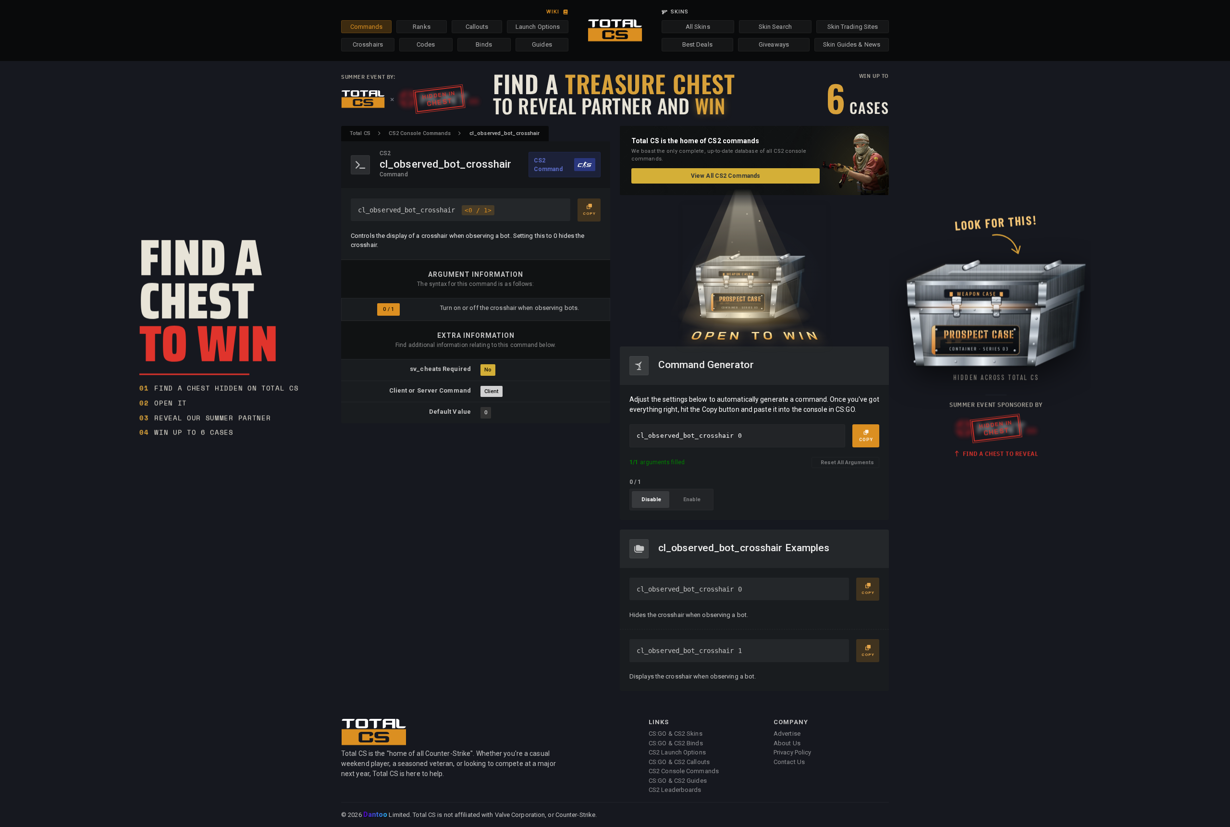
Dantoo (376, 815)
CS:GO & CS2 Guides (678, 780)
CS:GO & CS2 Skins (675, 733)
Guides (542, 44)
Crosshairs (368, 44)
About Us (787, 743)
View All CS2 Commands (725, 176)
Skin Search (775, 26)
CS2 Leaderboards (675, 789)
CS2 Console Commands (420, 133)
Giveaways (774, 44)
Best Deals (697, 44)
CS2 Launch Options (677, 752)
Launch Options (538, 26)
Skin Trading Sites (852, 26)
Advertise (787, 733)
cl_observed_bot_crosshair (425, 210)
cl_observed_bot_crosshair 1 (689, 650)
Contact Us (789, 761)
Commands (366, 26)
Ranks (421, 26)
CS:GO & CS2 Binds (676, 743)
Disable (651, 499)
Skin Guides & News (851, 44)
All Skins (698, 26)
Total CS (360, 133)
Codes (426, 44)
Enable (692, 499)
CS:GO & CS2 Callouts (679, 761)
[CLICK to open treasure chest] (754, 271)
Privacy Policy (792, 752)
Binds (484, 44)
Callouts (477, 26)
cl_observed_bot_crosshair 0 (689, 589)
